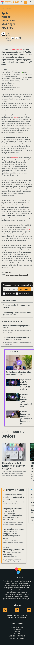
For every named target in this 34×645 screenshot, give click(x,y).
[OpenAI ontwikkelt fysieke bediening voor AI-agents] (14, 452)
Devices (8, 9)
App (7, 275)
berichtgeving (17, 49)
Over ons (17, 631)
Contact (17, 634)
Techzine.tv (13, 352)
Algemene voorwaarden (17, 636)
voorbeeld (14, 158)
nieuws (15, 117)
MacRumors (8, 272)
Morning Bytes (10, 293)
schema (28, 229)
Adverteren (17, 629)
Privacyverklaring (17, 638)
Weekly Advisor (24, 293)
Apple (11, 275)
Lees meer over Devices (14, 433)
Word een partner (17, 627)
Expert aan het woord (15, 490)
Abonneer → (24, 289)
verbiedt (25, 275)
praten (16, 275)
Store (20, 275)
